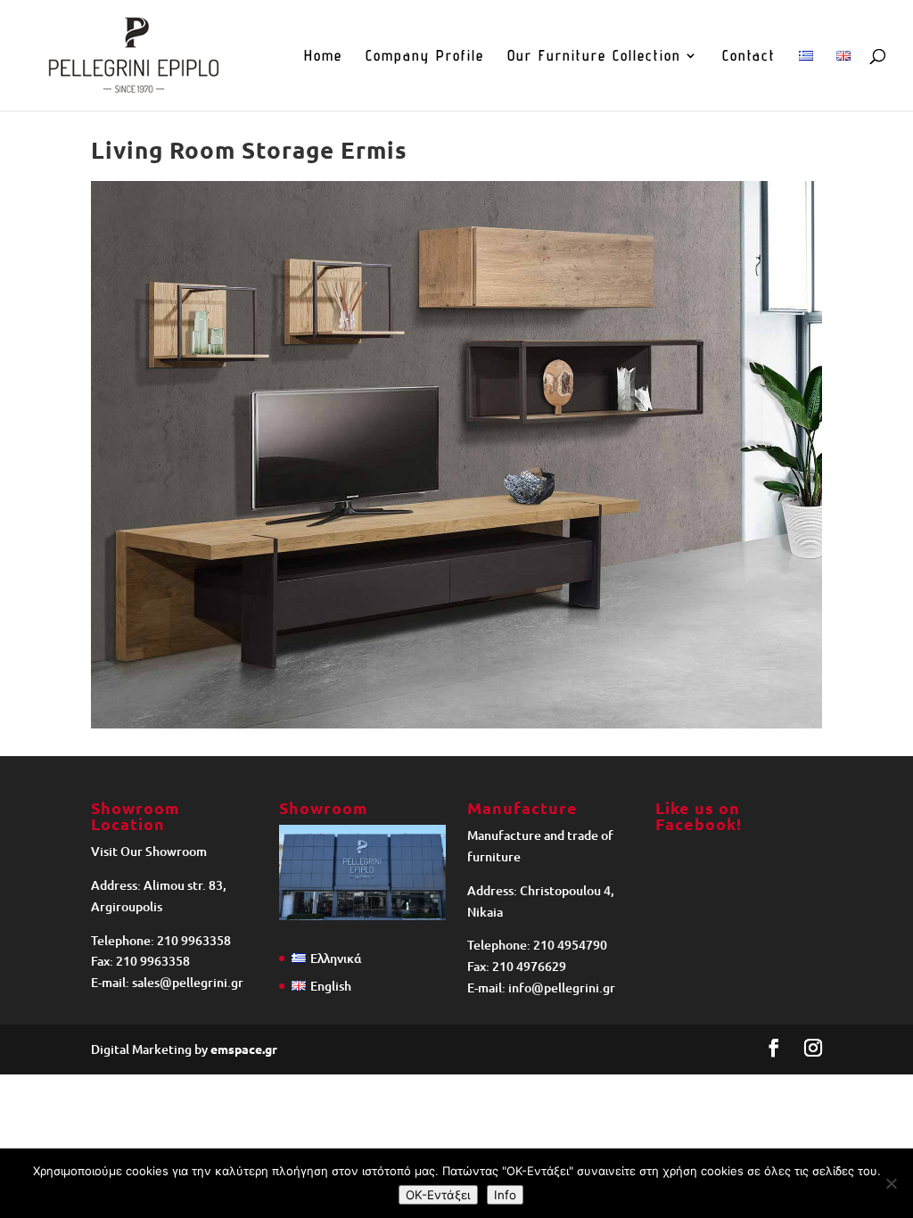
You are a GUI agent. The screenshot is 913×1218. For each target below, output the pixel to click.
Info (505, 1195)
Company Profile (425, 56)
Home (323, 56)
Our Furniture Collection (594, 56)
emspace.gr (243, 1049)
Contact (749, 56)
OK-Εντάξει (438, 1195)
